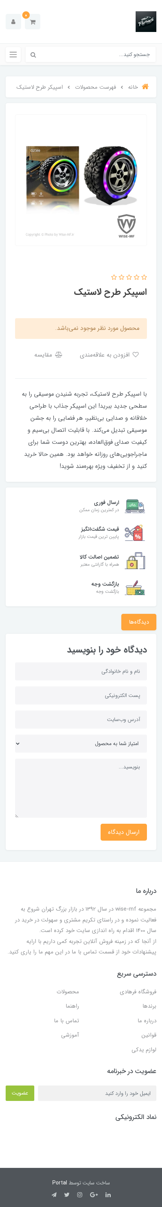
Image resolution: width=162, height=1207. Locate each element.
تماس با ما (66, 1020)
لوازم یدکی (143, 1049)
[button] (32, 21)
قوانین (149, 1035)
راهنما (72, 1006)
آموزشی (70, 1035)
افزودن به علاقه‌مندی (105, 355)
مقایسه (44, 355)
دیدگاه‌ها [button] (139, 622)
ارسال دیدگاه (123, 832)
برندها (149, 1006)
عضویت (20, 1093)
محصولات (68, 991)
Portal (59, 1183)
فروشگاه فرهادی (138, 991)
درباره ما (147, 1020)
